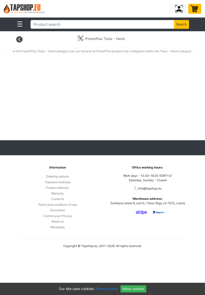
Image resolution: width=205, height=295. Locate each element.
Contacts (57, 199)
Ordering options (57, 176)
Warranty (57, 193)
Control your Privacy (57, 216)
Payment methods (57, 182)
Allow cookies (133, 289)
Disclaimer (57, 210)
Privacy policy (107, 288)
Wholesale (57, 227)
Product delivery (57, 188)
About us (58, 221)
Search (181, 24)
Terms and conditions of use (57, 204)
